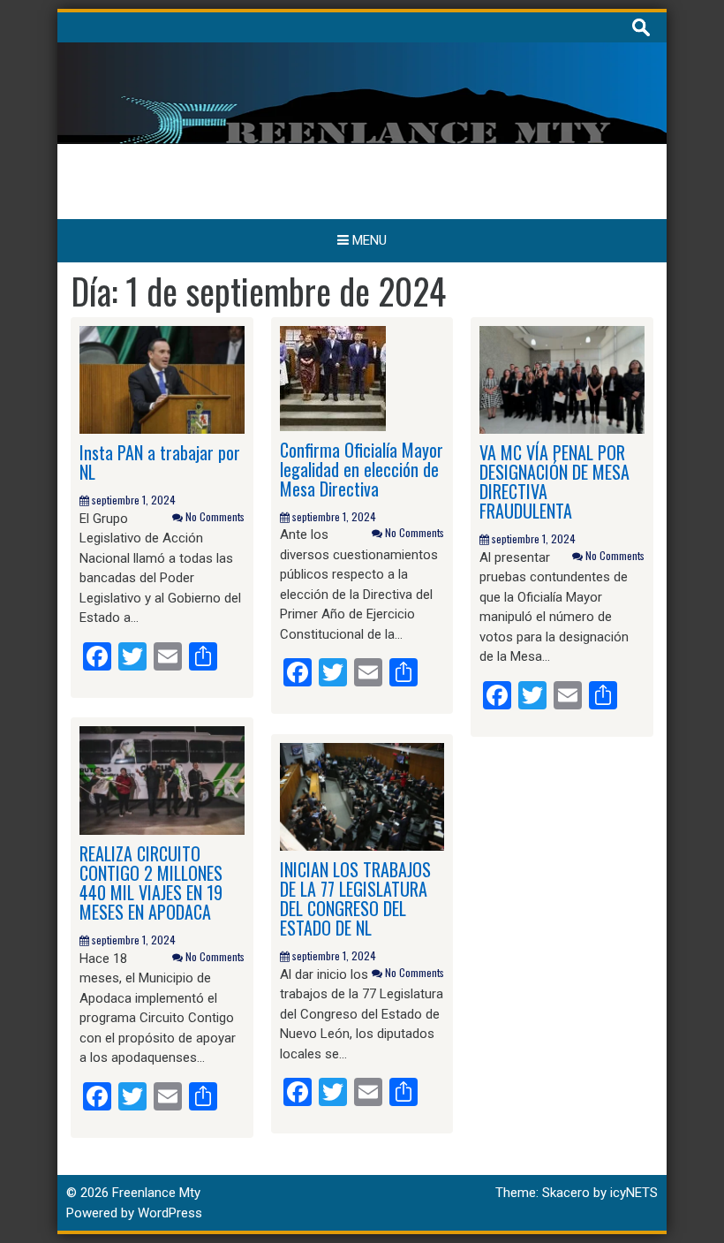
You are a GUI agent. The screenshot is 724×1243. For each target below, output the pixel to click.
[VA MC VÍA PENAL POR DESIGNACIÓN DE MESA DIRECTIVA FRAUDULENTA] (562, 379)
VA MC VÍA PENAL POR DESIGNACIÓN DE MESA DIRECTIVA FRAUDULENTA (554, 481)
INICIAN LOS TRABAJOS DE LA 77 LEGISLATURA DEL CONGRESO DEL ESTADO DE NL (355, 898)
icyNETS (634, 1193)
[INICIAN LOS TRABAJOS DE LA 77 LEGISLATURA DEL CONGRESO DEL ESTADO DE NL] (362, 796)
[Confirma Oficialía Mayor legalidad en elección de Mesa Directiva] (333, 377)
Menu (368, 240)
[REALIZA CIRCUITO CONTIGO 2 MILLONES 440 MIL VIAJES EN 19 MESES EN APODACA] (162, 780)
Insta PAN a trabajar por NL (159, 462)
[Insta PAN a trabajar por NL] (162, 379)
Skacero (566, 1193)
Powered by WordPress (134, 1213)
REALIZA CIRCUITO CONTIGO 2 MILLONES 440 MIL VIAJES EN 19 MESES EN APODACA (150, 882)
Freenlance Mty (156, 1193)
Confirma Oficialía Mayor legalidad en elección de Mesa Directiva (361, 469)
